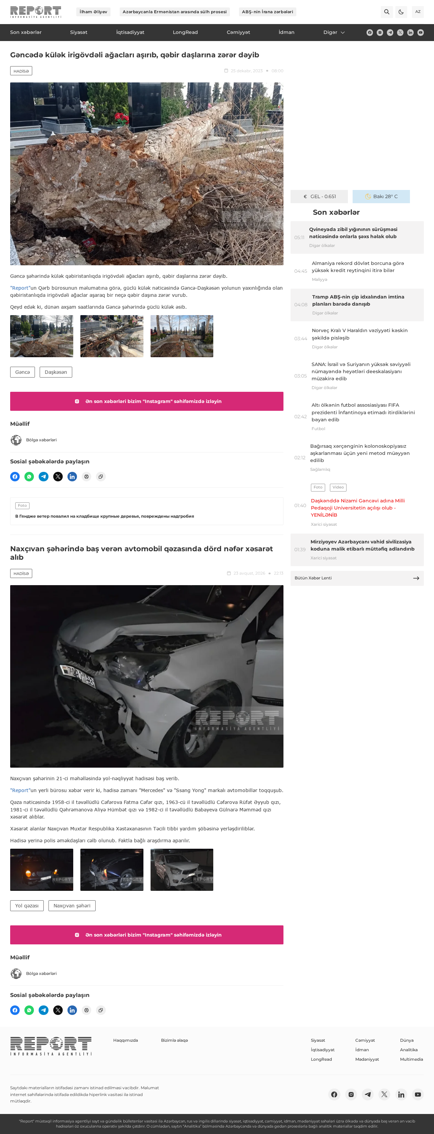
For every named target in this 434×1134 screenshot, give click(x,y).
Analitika (409, 1049)
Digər (330, 32)
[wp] (29, 476)
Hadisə (21, 71)
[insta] (380, 32)
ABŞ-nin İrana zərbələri (267, 11)
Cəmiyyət (365, 1040)
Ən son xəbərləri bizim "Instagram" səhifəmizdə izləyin (153, 401)
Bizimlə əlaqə (174, 1040)
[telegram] (390, 32)
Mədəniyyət (367, 1059)
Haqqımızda (125, 1040)
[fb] (370, 32)
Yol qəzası (27, 905)
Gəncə (22, 372)
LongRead (321, 1059)
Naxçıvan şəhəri (72, 905)
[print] (86, 476)
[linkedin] (410, 32)
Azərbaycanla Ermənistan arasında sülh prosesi (174, 11)
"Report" (20, 288)
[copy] (100, 476)
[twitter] (400, 32)
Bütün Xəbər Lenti (313, 577)
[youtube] (420, 32)
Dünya (407, 1040)
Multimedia (411, 1059)
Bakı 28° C (385, 196)
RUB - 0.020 (323, 196)
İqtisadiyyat (323, 1049)
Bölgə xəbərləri (41, 439)
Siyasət (318, 1040)
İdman (362, 1049)
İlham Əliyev (93, 11)
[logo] (35, 12)
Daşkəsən (56, 372)
